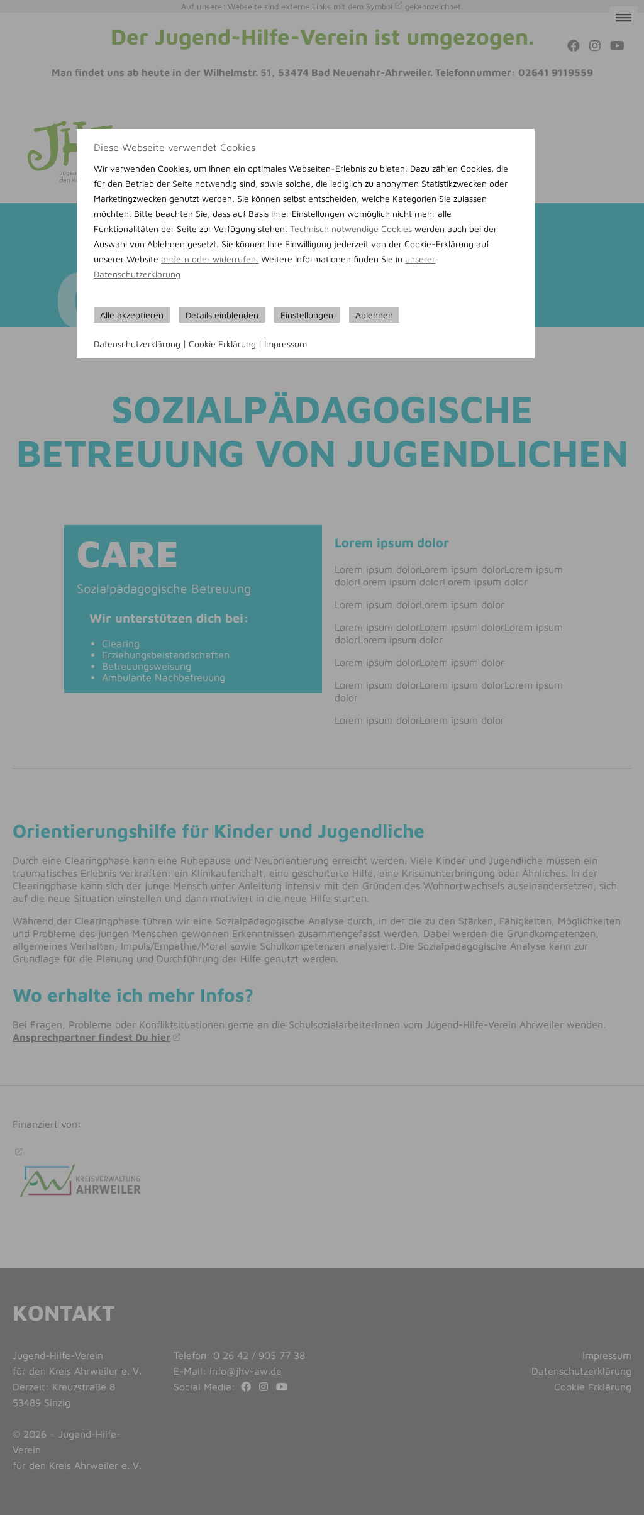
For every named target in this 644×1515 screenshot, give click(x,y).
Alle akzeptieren (132, 314)
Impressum (285, 343)
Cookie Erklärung (222, 343)
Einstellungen (306, 314)
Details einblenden (222, 314)
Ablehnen (374, 314)
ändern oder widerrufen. (209, 258)
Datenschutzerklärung (137, 343)
